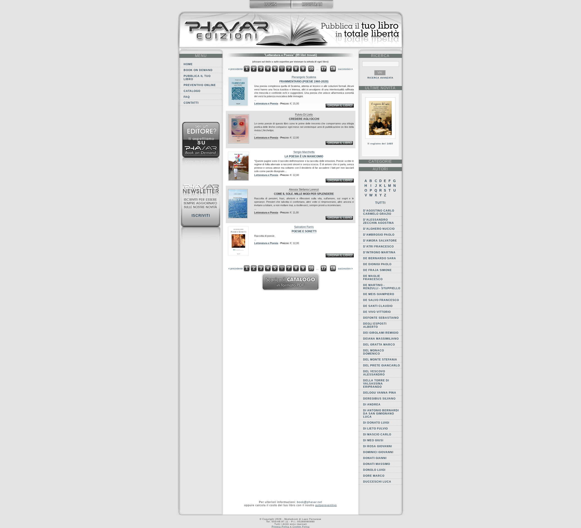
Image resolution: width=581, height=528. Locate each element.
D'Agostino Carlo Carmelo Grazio (378, 212)
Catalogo (192, 91)
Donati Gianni (375, 458)
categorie (380, 161)
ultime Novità (380, 88)
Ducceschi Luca (377, 481)
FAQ (187, 97)
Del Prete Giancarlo (381, 365)
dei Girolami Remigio (381, 332)
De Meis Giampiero (378, 294)
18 (333, 68)
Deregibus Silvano (379, 398)
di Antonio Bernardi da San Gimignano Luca (381, 413)
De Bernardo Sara (379, 258)
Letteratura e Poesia (266, 103)
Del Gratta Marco (379, 344)
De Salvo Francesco (381, 300)
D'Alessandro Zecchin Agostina (378, 221)
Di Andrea (372, 404)
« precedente (235, 69)
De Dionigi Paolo (377, 264)
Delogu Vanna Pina (379, 392)
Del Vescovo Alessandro (374, 373)
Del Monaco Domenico (373, 352)
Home (188, 64)
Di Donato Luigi (376, 422)
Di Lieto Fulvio (375, 428)
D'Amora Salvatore (380, 240)
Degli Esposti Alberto (375, 325)
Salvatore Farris (304, 227)
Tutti (380, 203)
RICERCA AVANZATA (380, 77)
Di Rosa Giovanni (377, 446)
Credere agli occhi (304, 119)
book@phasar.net (309, 502)
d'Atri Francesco (378, 246)
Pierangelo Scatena (304, 77)
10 (311, 68)
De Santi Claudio (378, 306)
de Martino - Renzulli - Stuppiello (381, 287)
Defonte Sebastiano (381, 317)
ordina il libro (340, 105)
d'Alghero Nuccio (379, 228)
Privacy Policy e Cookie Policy (291, 526)
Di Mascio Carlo (377, 434)
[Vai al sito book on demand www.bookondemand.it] (200, 147)
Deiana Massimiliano (381, 338)
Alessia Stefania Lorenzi (304, 189)
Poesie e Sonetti (304, 231)
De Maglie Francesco (373, 277)
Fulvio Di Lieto (304, 114)
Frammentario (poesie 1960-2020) (303, 81)
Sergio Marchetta (304, 152)
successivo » (345, 69)
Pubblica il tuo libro (197, 77)
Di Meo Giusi (373, 440)
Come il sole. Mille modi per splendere (304, 193)
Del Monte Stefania (380, 359)
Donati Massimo (376, 464)
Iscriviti (201, 215)
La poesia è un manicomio (304, 156)
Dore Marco (373, 475)
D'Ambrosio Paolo (378, 234)
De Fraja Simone (377, 270)
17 (323, 68)
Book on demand (198, 70)
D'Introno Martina (379, 252)
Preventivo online (200, 85)
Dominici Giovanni (378, 452)
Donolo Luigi (374, 469)
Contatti (191, 102)
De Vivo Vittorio (377, 311)
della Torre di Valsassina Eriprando (376, 383)
